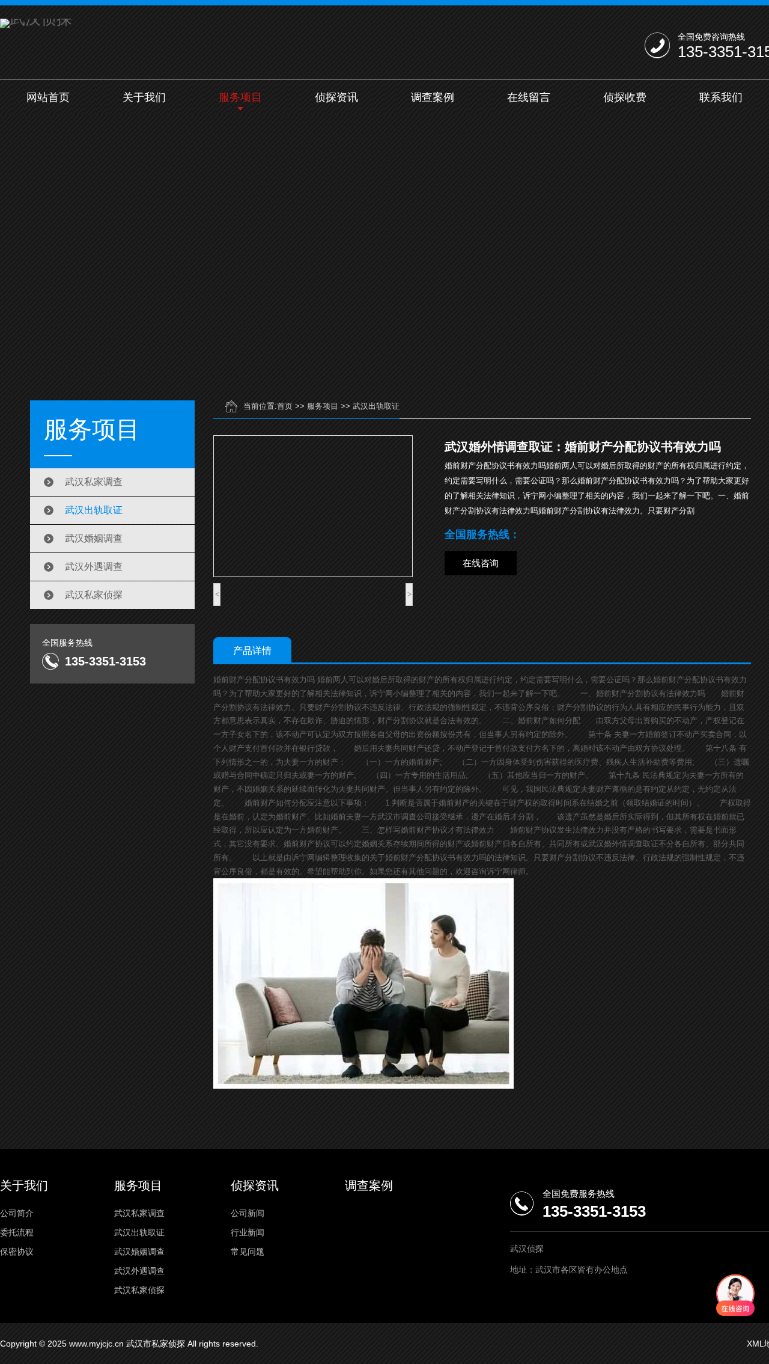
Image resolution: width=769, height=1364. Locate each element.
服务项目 (240, 97)
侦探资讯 (336, 97)
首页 (285, 406)
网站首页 (48, 97)
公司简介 (17, 1213)
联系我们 (721, 97)
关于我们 (144, 97)
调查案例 (432, 97)
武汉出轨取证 (94, 510)
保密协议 (17, 1251)
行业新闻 (247, 1232)
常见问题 (247, 1251)
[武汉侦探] (36, 23)
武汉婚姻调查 (94, 538)
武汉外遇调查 (94, 566)
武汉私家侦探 (94, 595)
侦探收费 (624, 97)
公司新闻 (247, 1213)
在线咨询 (481, 563)
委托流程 (17, 1232)
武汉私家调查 (94, 482)
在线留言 (528, 97)
